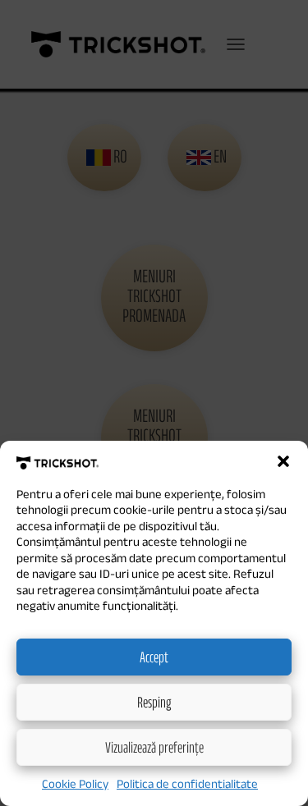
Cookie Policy (75, 783)
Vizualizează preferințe (154, 747)
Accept (154, 657)
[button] (283, 461)
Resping (154, 702)
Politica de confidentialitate (187, 783)
